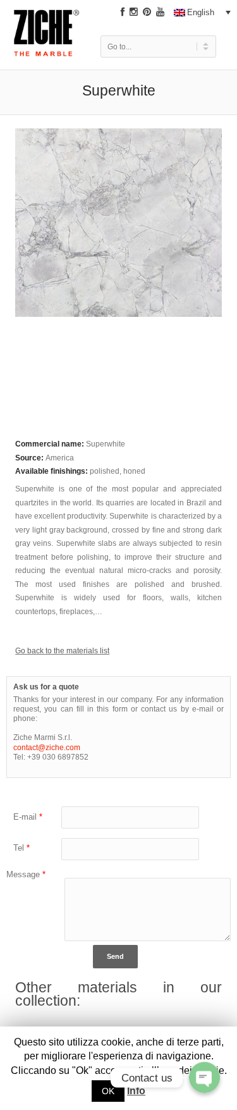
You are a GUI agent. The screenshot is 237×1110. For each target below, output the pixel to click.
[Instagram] (134, 12)
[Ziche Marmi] (47, 42)
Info (136, 1090)
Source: (30, 457)
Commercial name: (50, 444)
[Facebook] (123, 12)
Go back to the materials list (62, 650)
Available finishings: (52, 471)
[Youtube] (160, 12)
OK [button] (108, 1091)
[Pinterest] (147, 12)
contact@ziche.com (46, 747)
